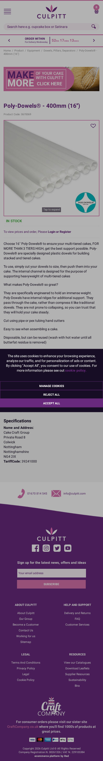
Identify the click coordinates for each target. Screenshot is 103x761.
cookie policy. (75, 370)
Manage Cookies (51, 386)
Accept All (51, 403)
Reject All (51, 395)
